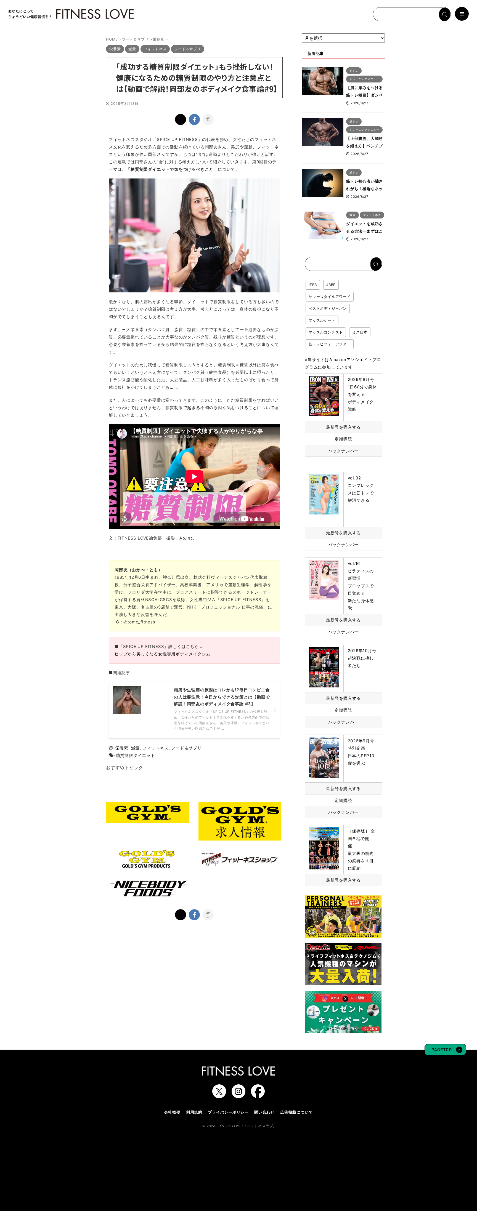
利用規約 (194, 1112)
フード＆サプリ (186, 748)
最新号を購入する (343, 427)
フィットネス (155, 748)
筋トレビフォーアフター (330, 344)
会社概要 (172, 1112)
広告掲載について (296, 1112)
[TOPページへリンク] (70, 14)
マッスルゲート (322, 320)
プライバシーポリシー (228, 1112)
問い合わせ (264, 1112)
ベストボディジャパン (328, 308)
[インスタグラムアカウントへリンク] (238, 1095)
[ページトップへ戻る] (445, 1052)
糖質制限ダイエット (135, 755)
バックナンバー (343, 451)
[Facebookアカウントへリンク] (258, 1095)
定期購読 (343, 439)
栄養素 (121, 748)
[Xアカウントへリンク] (219, 1095)
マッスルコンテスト (326, 332)
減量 (135, 748)
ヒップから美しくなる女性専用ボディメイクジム (163, 654)
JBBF (331, 284)
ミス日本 (359, 332)
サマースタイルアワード (330, 296)
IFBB (313, 284)
